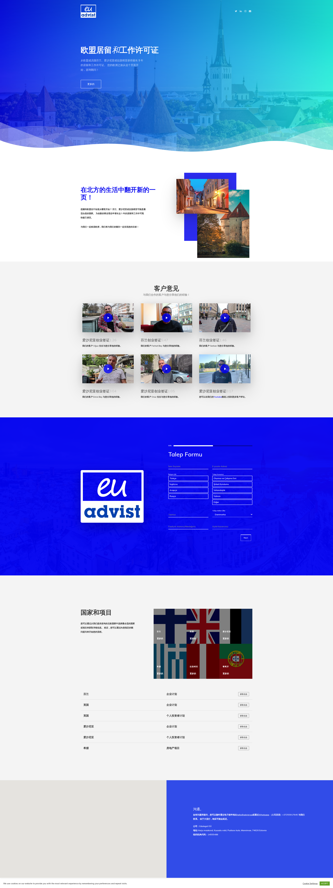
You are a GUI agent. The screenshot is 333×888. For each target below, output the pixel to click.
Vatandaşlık (219, 490)
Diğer (216, 502)
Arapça (173, 490)
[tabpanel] (210, 490)
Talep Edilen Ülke (218, 511)
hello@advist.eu (244, 814)
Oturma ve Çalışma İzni (225, 478)
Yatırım (217, 496)
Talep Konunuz (218, 474)
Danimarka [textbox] (220, 514)
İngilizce (174, 484)
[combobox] (232, 514)
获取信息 (243, 726)
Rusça (173, 496)
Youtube (218, 397)
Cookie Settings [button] (310, 883)
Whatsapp (264, 814)
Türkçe (173, 478)
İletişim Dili (172, 474)
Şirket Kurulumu (221, 484)
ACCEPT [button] (324, 883)
